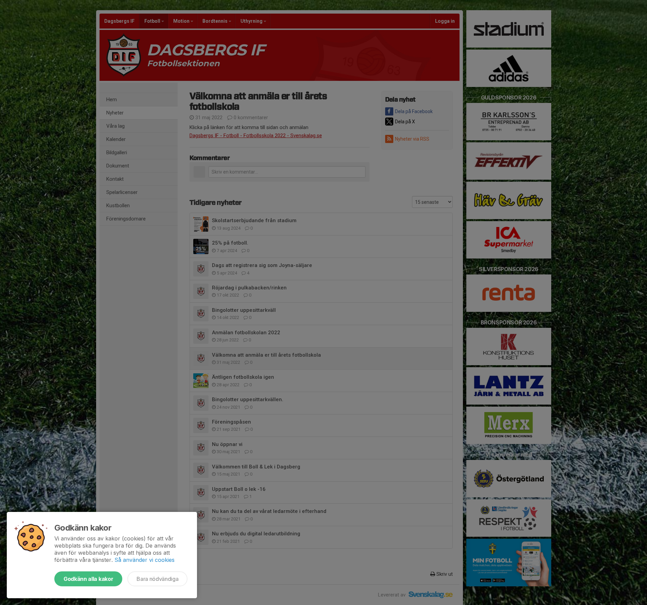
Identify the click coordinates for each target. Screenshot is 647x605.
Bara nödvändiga (157, 578)
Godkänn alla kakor (88, 578)
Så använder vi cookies (144, 559)
